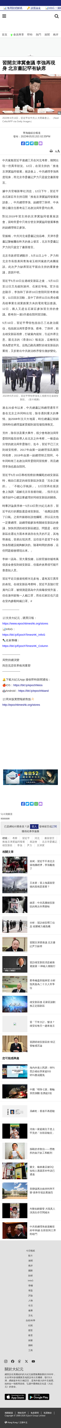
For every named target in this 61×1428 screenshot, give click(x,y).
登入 (34, 826)
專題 (30, 1290)
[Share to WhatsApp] (36, 143)
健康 (30, 1310)
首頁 (4, 34)
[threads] (19, 1361)
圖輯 (30, 1345)
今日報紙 (30, 1250)
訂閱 (54, 826)
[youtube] (33, 1361)
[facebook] (12, 1361)
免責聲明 (35, 1413)
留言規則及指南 (5, 818)
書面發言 (49, 838)
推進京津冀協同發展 (13, 841)
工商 (30, 1350)
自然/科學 (30, 1320)
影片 (30, 1255)
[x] (26, 1361)
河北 (37, 838)
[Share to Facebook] (23, 143)
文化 (30, 1315)
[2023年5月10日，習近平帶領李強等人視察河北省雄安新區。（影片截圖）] (30, 375)
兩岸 (55, 34)
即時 (30, 34)
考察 (14, 838)
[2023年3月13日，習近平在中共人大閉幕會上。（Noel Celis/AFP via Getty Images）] (30, 94)
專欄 (30, 1285)
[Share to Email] (40, 143)
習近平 (26, 838)
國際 (30, 1270)
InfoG (30, 1280)
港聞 (47, 34)
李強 (19, 845)
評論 (30, 1295)
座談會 (33, 841)
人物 (30, 1300)
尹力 (29, 845)
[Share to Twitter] (27, 143)
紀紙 (30, 1325)
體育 (30, 1330)
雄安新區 (7, 845)
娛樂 (30, 1340)
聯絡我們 (22, 1413)
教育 (30, 1335)
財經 (30, 1275)
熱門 (38, 34)
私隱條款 (48, 1413)
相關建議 (9, 1413)
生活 (30, 1305)
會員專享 (18, 34)
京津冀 (40, 845)
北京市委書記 (49, 841)
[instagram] (5, 1361)
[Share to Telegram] (32, 143)
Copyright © (10, 1416)
